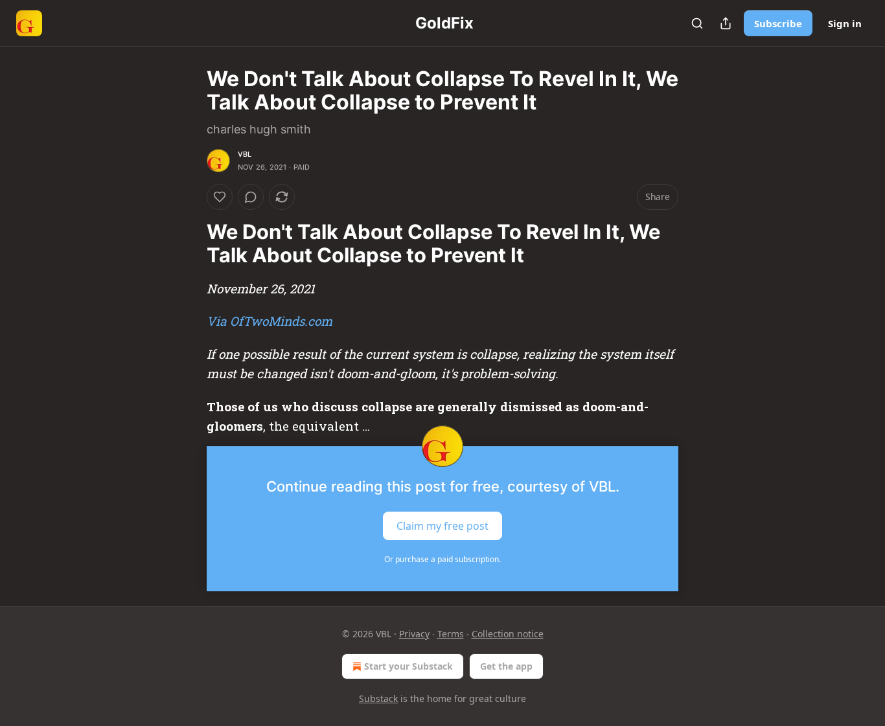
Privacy (414, 634)
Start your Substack (408, 666)
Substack (378, 698)
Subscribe (778, 23)
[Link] (188, 243)
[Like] (220, 197)
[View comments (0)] (251, 197)
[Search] (697, 23)
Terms (450, 634)
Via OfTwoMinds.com (269, 321)
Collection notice (508, 634)
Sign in (845, 23)
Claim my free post (442, 526)
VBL (245, 154)
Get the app (506, 666)
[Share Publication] (726, 23)
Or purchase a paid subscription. (442, 559)
